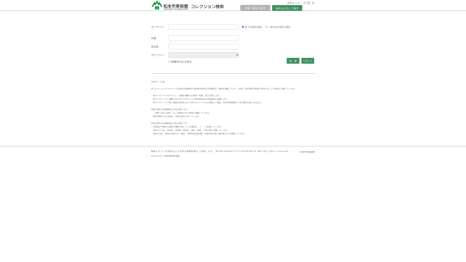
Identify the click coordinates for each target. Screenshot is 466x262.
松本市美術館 (308, 151)
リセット (308, 60)
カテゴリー (157, 55)
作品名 (155, 46)
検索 (294, 61)
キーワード (157, 27)
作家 (153, 38)
